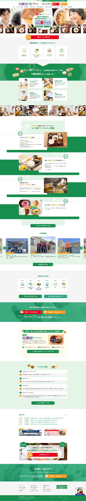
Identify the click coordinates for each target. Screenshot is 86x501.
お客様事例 (20, 490)
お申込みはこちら (40, 454)
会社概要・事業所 (39, 0)
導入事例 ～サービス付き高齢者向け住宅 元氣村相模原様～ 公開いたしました (43, 422)
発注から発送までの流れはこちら (55, 296)
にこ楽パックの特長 (22, 487)
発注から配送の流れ (34, 487)
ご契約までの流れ (33, 485)
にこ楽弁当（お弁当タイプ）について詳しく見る (43, 351)
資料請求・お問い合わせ (64, 4)
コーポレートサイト (54, 0)
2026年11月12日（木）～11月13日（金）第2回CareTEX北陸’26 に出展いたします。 (44, 420)
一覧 (65, 414)
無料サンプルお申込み (38, 37)
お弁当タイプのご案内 (34, 490)
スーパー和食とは (48, 169)
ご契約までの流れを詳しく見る (30, 296)
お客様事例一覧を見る (43, 264)
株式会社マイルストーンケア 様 (11, 255)
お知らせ (45, 0)
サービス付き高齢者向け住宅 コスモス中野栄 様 (40, 255)
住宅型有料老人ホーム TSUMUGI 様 (62, 255)
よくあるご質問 (33, 489)
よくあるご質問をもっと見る (43, 403)
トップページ (21, 485)
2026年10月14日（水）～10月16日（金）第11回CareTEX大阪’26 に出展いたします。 (44, 424)
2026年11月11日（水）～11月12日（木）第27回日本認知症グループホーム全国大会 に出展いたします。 (47, 418)
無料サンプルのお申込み (56, 4)
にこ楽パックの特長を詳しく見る (43, 225)
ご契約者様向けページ (63, 0)
